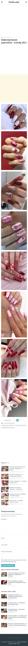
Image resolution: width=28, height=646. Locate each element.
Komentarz (4, 519)
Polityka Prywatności (11, 637)
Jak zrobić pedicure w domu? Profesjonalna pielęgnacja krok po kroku (17, 582)
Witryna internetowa (6, 551)
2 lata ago (11, 599)
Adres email (4, 545)
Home (2, 37)
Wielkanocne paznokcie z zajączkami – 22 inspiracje (15, 488)
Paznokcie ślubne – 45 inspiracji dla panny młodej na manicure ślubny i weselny (17, 617)
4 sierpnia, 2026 (17, 471)
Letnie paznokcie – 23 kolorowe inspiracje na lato (16, 610)
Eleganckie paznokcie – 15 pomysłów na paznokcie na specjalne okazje (15, 596)
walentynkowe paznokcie (8, 427)
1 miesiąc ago (12, 606)
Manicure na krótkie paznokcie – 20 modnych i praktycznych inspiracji (17, 624)
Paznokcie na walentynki (8, 425)
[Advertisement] (14, 20)
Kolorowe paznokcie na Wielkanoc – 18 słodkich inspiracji (18, 494)
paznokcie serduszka (20, 425)
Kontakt (19, 637)
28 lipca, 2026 (17, 504)
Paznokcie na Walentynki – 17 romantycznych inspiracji (16, 475)
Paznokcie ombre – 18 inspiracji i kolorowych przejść (16, 603)
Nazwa (3, 538)
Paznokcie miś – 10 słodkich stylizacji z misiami (16, 501)
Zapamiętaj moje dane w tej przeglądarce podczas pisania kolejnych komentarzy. (14, 560)
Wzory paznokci (8, 37)
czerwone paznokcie (9, 423)
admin (11, 471)
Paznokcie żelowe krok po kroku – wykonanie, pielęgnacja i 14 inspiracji (17, 468)
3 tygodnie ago (12, 577)
